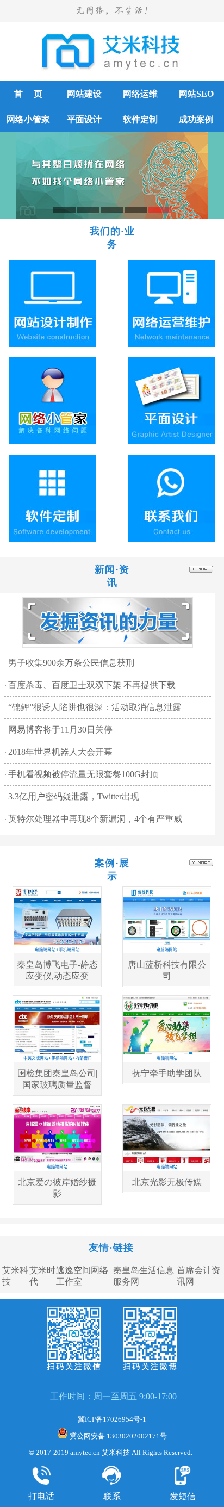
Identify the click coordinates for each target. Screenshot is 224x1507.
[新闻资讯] (107, 642)
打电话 (41, 1496)
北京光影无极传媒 (167, 1182)
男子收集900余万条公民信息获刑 (71, 662)
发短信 (183, 1496)
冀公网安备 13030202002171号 (117, 1436)
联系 (112, 1496)
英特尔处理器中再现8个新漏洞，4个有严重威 (95, 818)
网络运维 (140, 93)
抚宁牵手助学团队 (167, 1073)
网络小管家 (28, 119)
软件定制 (140, 119)
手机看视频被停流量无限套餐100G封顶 (83, 774)
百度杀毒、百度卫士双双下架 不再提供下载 (92, 685)
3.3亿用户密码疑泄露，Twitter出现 (73, 796)
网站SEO (196, 93)
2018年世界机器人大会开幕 (60, 751)
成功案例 (196, 119)
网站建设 (84, 93)
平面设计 (84, 119)
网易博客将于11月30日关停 (60, 729)
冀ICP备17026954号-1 (112, 1419)
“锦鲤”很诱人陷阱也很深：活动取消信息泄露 (94, 707)
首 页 (28, 93)
